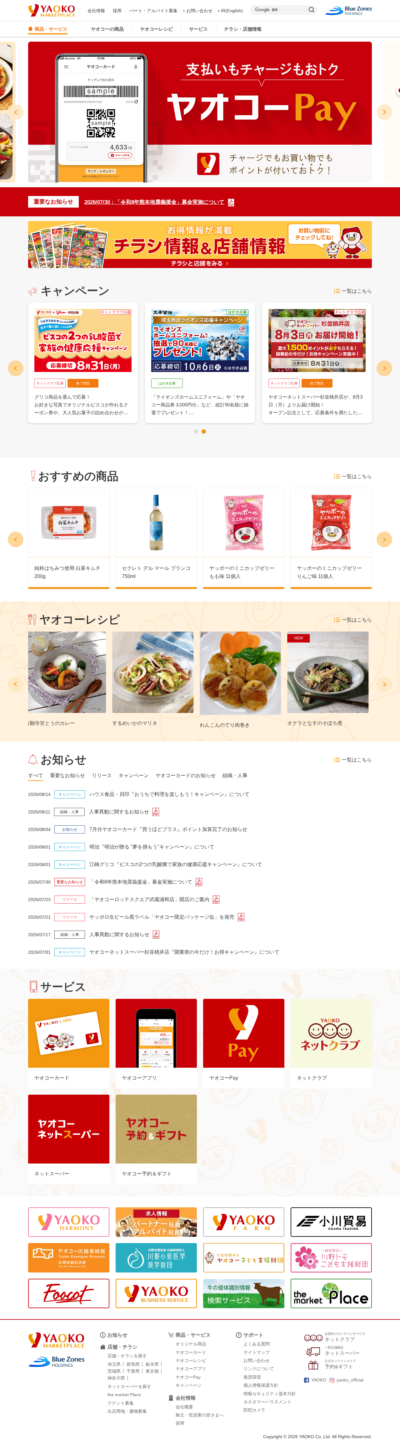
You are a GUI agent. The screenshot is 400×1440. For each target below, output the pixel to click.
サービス (198, 29)
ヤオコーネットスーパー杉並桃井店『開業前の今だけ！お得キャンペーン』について (184, 952)
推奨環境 (252, 1377)
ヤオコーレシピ (156, 29)
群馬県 (133, 1364)
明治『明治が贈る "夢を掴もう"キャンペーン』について (151, 846)
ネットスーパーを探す (129, 1386)
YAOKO (318, 1379)
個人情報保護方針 (260, 1385)
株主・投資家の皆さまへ (200, 1414)
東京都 (152, 1371)
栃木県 (152, 1364)
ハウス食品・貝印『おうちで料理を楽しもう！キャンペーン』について (169, 794)
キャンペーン (189, 1385)
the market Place (124, 1394)
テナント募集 (121, 1403)
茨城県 (114, 1371)
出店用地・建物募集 (127, 1411)
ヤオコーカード (191, 1352)
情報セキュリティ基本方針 (269, 1393)
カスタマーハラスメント (267, 1401)
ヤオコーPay (188, 1377)
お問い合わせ (199, 10)
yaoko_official (350, 1379)
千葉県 (133, 1371)
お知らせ (118, 1335)
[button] (196, 431)
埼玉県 (114, 1364)
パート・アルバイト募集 (153, 10)
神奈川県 (116, 1378)
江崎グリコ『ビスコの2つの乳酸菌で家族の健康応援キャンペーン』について (175, 864)
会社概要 (184, 1406)
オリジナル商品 (191, 1343)
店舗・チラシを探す (127, 1355)
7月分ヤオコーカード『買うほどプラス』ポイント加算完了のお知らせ (168, 829)
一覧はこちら (357, 291)
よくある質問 (256, 1343)
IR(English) (232, 10)
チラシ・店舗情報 (243, 29)
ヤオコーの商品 (107, 29)
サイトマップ (256, 1352)
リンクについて (258, 1368)
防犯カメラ (254, 1409)
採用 (117, 10)
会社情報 (96, 10)
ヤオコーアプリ (191, 1368)
